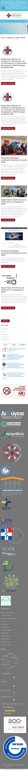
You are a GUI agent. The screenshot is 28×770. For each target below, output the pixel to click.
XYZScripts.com (19, 769)
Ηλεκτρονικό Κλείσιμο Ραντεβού (7, 612)
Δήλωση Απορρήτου (22, 766)
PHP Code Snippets (9, 769)
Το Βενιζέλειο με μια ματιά (6, 641)
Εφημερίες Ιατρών (4, 633)
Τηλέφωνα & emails (5, 336)
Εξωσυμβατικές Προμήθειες (6, 630)
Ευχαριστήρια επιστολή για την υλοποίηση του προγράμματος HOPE (12, 290)
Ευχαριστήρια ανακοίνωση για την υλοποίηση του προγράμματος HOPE (14, 202)
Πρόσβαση (3, 331)
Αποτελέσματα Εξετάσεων (6, 615)
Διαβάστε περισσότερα (8, 83)
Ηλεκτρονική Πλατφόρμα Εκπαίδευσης (9, 618)
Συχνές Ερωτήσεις (4, 334)
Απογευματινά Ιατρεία (5, 638)
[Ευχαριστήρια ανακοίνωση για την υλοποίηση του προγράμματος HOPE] (14, 191)
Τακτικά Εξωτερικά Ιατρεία (6, 636)
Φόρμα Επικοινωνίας (5, 339)
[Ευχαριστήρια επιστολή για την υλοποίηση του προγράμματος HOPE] (9, 279)
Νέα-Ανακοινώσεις (4, 328)
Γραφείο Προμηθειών (5, 627)
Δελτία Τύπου (4, 621)
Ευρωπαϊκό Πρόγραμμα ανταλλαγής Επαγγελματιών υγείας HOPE (14, 160)
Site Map (7, 6)
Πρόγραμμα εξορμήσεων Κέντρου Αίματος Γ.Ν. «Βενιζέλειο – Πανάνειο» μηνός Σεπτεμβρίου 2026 (16, 349)
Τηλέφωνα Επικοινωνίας (6, 644)
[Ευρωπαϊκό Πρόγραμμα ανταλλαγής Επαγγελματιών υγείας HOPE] (14, 145)
